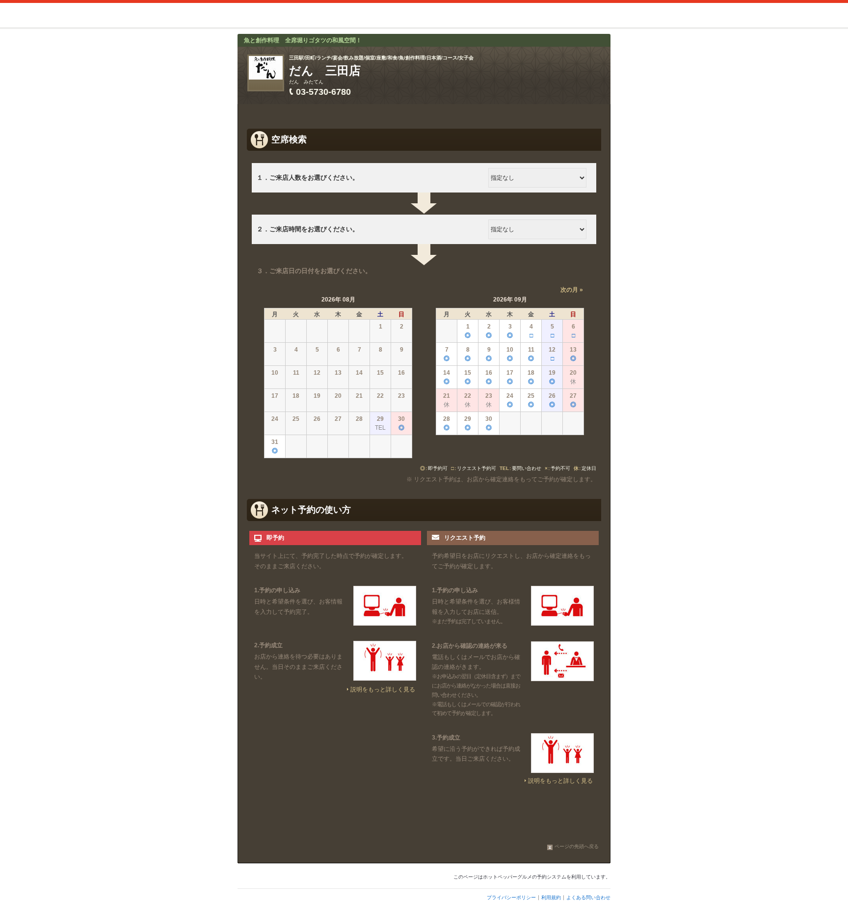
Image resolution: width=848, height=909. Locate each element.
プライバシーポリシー (511, 897)
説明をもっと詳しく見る (382, 689)
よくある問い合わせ (588, 897)
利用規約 (551, 897)
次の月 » (571, 289)
